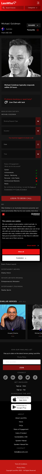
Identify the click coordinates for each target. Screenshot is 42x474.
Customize (20, 258)
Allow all (21, 252)
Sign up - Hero (21, 386)
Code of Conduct (21, 433)
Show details (31, 245)
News (21, 422)
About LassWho (21, 418)
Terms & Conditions (21, 464)
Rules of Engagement (21, 429)
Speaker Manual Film (21, 444)
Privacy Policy (21, 357)
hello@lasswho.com (21, 452)
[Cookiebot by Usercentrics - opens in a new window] (31, 214)
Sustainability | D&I (21, 437)
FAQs (21, 426)
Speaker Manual (21, 441)
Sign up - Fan (21, 390)
